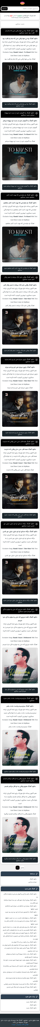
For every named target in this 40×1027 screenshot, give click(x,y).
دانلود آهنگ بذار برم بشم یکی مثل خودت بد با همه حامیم (20, 927)
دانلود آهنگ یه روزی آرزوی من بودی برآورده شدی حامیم (20, 933)
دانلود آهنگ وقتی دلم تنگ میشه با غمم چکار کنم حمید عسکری (20, 351)
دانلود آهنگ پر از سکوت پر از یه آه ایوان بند (24, 942)
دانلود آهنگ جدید (31, 1002)
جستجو (4, 9)
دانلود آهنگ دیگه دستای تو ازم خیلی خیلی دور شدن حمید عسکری (20, 601)
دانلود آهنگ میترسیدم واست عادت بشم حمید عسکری (20, 772)
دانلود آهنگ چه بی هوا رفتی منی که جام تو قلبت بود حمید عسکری (20, 32)
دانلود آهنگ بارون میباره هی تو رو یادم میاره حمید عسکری (20, 433)
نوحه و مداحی (32, 882)
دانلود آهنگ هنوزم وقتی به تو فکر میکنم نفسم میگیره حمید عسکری (20, 860)
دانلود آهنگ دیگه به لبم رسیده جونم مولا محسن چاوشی (20, 984)
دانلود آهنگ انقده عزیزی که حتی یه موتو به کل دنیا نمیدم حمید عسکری (18, 610)
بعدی (22, 868)
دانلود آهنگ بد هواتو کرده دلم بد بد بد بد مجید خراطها (21, 918)
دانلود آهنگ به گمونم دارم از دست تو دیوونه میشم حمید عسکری (20, 187)
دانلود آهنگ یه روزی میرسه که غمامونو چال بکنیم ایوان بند (19, 945)
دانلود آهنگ (33, 879)
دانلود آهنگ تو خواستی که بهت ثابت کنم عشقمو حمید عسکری (20, 269)
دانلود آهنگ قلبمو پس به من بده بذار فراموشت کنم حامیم (20, 930)
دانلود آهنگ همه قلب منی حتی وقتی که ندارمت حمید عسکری (20, 516)
